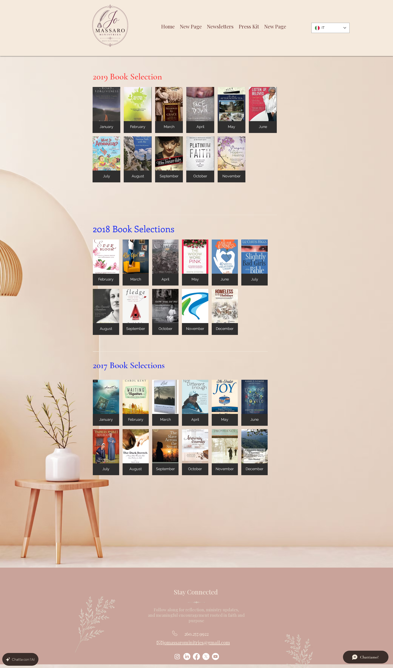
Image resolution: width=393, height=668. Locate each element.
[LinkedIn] (186, 656)
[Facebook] (196, 656)
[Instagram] (177, 656)
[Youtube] (215, 656)
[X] (205, 656)
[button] (106, 110)
